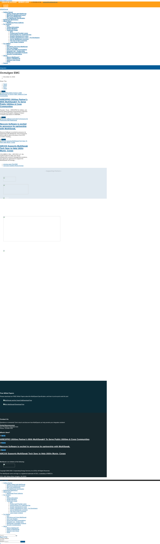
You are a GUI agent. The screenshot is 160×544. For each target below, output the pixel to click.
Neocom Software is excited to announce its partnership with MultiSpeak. (13, 126)
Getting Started (7, 483)
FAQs (8, 532)
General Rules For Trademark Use (20, 505)
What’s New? (7, 492)
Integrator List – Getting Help (15, 522)
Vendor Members (12, 499)
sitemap (6, 480)
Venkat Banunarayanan (7, 425)
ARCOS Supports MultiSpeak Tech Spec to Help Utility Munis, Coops (14, 148)
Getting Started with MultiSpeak (16, 484)
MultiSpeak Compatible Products (16, 523)
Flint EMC (10, 164)
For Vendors (7, 495)
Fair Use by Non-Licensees (18, 511)
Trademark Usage (12, 501)
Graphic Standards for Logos (18, 507)
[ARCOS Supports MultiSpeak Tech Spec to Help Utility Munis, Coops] (14, 142)
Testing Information (12, 498)
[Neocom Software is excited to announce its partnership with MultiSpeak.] (14, 120)
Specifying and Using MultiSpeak (16, 517)
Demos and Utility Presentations (16, 520)
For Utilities (6, 514)
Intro (8, 496)
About (5, 526)
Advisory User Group (13, 531)
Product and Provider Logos (18, 504)
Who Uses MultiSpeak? (14, 487)
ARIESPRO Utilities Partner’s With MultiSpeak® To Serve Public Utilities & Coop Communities (13, 103)
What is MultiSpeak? (13, 528)
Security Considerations (14, 525)
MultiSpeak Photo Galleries (15, 493)
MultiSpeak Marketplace (10, 490)
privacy (2, 480)
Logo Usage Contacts (16, 513)
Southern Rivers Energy (13, 165)
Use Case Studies (12, 519)
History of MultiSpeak (13, 529)
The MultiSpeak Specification (15, 489)
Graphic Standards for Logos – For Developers (24, 508)
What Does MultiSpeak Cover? (16, 486)
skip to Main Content (6, 0)
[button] (5, 84)
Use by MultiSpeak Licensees (19, 510)
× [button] (0, 543)
